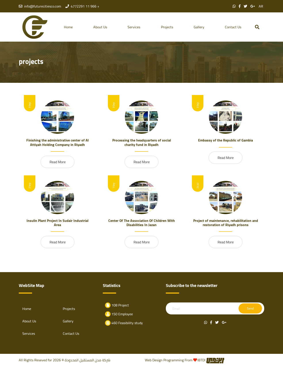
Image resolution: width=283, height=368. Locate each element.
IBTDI (201, 360)
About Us (100, 27)
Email (176, 308)
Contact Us (233, 27)
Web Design (154, 360)
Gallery (199, 27)
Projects (167, 27)
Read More (58, 162)
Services (134, 27)
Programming (174, 360)
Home (68, 27)
